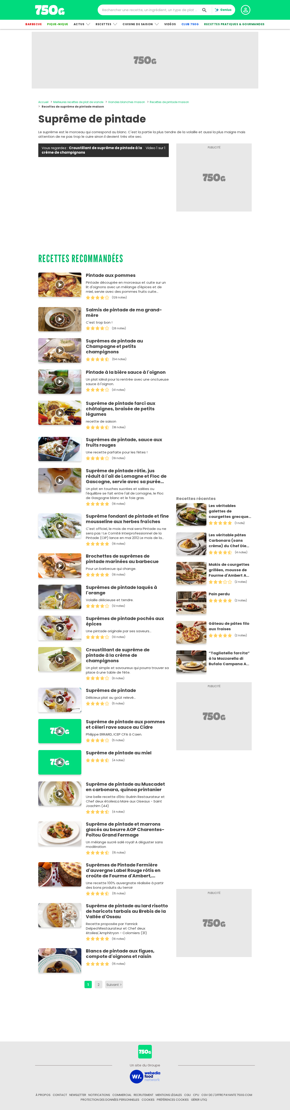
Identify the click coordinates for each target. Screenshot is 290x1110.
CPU (196, 1095)
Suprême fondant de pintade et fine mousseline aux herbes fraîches (127, 518)
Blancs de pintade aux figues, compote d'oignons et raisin (120, 953)
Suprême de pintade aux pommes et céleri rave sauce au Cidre (125, 724)
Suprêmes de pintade (111, 690)
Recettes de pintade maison (169, 102)
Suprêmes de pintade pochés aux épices (125, 621)
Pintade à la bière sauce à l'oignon (126, 372)
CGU (187, 1095)
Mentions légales (169, 1095)
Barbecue (33, 24)
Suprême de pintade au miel (119, 753)
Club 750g (190, 24)
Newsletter (77, 1095)
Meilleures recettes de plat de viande (78, 102)
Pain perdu (219, 594)
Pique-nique (57, 24)
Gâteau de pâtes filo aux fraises (229, 626)
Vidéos (170, 24)
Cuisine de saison (138, 24)
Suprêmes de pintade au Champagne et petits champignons (114, 346)
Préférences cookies (173, 1100)
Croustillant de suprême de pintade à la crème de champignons (118, 655)
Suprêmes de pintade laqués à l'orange (121, 590)
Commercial (121, 1095)
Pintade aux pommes (110, 275)
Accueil (43, 102)
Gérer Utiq (199, 1100)
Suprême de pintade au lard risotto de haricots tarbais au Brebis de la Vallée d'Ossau (127, 911)
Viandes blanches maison (126, 102)
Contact (60, 1095)
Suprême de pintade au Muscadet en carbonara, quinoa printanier (125, 786)
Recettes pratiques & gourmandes (234, 24)
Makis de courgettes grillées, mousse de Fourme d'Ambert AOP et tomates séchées (230, 570)
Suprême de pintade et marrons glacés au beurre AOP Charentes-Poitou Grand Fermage (125, 829)
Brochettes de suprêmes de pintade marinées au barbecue (122, 558)
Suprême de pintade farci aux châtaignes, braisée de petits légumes (120, 409)
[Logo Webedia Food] (145, 1076)
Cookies (148, 1100)
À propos (43, 1095)
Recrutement (143, 1095)
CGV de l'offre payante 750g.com (226, 1095)
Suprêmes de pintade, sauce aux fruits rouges (124, 442)
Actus (79, 24)
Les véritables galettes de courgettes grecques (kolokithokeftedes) (230, 511)
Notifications (99, 1095)
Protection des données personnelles (110, 1100)
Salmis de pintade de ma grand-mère (124, 312)
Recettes (103, 24)
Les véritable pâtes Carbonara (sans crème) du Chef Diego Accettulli (230, 540)
